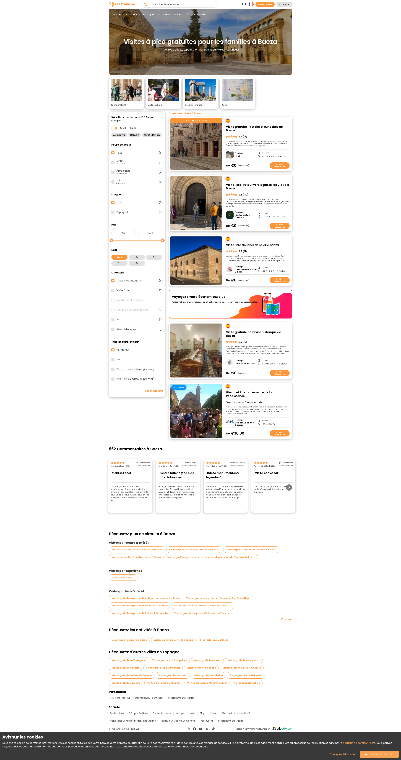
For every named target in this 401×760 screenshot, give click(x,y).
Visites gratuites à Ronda (201, 667)
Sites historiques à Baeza (214, 640)
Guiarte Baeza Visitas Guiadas (246, 270)
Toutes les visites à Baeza (185, 113)
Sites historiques (139, 329)
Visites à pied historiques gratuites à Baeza (194, 549)
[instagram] (188, 729)
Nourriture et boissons (139, 300)
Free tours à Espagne (142, 14)
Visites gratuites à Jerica (208, 675)
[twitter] (207, 729)
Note (119, 359)
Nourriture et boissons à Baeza (129, 640)
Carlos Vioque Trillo (245, 364)
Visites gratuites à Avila (207, 660)
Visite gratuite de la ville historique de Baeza (253, 333)
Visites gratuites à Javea (172, 675)
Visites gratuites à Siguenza (244, 660)
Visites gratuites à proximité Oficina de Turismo (202, 613)
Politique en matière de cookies (178, 720)
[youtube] (201, 729)
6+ (136, 263)
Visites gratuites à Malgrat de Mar (207, 683)
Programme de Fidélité (230, 720)
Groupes (180, 713)
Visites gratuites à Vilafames (164, 683)
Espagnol (139, 212)
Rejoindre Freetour (120, 697)
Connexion (284, 4)
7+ (119, 263)
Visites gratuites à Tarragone (129, 660)
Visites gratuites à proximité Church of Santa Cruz (203, 605)
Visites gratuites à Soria (125, 667)
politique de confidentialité (359, 743)
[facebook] (194, 729)
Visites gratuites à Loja (246, 683)
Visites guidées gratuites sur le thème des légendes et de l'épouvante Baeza (211, 557)
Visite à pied (139, 290)
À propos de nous (138, 713)
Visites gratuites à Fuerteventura (242, 667)
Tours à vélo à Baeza (123, 577)
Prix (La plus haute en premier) (135, 369)
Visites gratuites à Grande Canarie (132, 675)
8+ (154, 257)
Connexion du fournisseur (149, 697)
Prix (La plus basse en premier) (135, 379)
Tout (119, 257)
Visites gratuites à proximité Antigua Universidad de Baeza (146, 598)
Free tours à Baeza (173, 14)
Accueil (118, 14)
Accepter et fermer (379, 754)
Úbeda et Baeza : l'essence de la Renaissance (249, 394)
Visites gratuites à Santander (163, 667)
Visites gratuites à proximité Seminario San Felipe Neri (217, 598)
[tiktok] (213, 729)
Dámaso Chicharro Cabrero (244, 424)
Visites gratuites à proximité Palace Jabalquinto (140, 613)
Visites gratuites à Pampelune (169, 660)
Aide (192, 713)
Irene (237, 156)
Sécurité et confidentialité (236, 713)
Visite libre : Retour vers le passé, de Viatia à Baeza (257, 186)
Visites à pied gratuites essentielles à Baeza (137, 549)
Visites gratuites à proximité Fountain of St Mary (140, 605)
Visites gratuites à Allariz (126, 683)
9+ (136, 257)
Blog (202, 713)
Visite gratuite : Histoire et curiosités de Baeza (254, 128)
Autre (139, 319)
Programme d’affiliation (181, 697)
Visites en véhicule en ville (139, 309)
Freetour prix (206, 720)
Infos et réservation (279, 165)
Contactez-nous (162, 713)
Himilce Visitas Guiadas (242, 216)
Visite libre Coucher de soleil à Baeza (252, 245)
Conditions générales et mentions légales (133, 720)
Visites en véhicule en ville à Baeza (173, 640)
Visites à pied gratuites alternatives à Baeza (251, 549)
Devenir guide (265, 4)
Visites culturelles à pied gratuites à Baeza (136, 557)
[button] (126, 93)
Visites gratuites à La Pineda (245, 675)
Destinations (117, 713)
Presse (213, 713)
